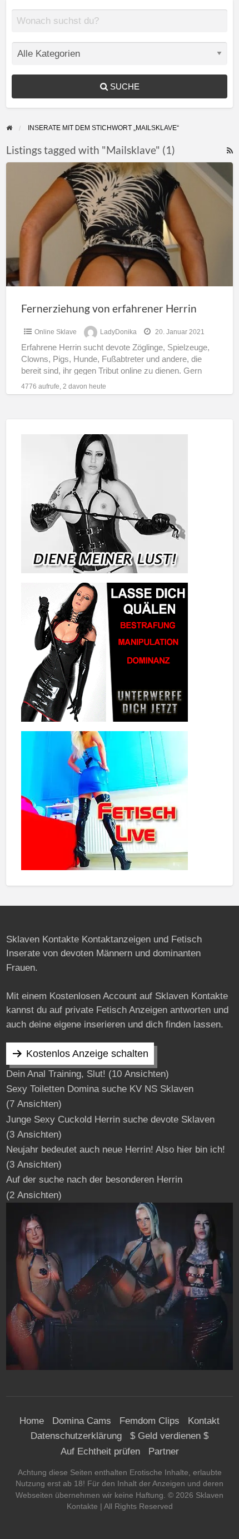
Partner (163, 1451)
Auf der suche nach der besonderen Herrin (94, 1179)
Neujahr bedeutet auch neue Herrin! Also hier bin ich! (115, 1149)
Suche (124, 86)
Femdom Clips (150, 1421)
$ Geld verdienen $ (169, 1436)
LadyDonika (118, 332)
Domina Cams (81, 1421)
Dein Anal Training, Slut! (56, 1074)
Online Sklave (55, 332)
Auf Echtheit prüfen (100, 1451)
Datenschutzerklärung (76, 1436)
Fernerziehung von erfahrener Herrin (109, 308)
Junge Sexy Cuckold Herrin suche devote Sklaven (110, 1119)
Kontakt (204, 1421)
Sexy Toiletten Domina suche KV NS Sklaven (99, 1089)
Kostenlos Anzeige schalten (87, 1053)
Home (31, 1421)
